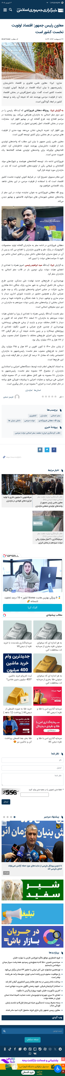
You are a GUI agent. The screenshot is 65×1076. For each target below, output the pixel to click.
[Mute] (10, 590)
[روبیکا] (50, 1049)
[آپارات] (45, 1049)
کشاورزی (33, 415)
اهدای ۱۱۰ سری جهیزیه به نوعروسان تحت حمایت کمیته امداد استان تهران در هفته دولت (32, 996)
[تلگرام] (60, 1049)
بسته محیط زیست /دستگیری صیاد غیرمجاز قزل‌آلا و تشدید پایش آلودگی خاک (32, 1004)
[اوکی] (5, 1049)
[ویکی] (35, 1053)
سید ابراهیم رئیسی (33, 265)
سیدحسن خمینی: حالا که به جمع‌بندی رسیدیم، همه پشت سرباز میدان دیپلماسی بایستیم (31, 964)
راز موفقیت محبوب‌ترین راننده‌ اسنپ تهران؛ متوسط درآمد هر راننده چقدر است (32, 976)
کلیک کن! (32, 608)
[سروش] (25, 1049)
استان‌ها (37, 390)
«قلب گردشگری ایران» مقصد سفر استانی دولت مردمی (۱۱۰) (49, 535)
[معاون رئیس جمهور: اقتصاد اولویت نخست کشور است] (32, 60)
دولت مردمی (29, 420)
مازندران (28, 390)
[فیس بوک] (15, 1049)
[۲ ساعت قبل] (32, 841)
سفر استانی (55, 415)
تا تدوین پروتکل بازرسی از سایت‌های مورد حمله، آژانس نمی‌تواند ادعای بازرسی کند (35, 867)
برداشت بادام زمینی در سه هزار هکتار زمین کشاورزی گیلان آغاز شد (33, 982)
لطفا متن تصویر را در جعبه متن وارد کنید (46, 789)
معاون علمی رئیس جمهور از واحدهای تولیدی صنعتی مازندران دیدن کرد (48, 506)
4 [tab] (4, 817)
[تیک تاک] (10, 1049)
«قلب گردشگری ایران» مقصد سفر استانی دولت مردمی (37, 433)
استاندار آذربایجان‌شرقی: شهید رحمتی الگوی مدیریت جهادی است (32, 986)
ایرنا (37, 10)
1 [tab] (14, 817)
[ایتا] (30, 1049)
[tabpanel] (32, 848)
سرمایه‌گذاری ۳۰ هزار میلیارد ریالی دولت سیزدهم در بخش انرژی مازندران (48, 543)
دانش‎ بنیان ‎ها (14, 420)
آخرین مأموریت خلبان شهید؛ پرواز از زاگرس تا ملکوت (38, 991)
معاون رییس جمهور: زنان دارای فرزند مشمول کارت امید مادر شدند (33, 1010)
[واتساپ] (30, 1053)
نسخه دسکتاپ (32, 1039)
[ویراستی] (20, 1049)
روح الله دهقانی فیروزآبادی (49, 420)
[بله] (40, 1049)
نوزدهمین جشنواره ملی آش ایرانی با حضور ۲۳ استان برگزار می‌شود (32, 970)
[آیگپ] (35, 1049)
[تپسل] (4, 555)
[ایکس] (55, 1049)
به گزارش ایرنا (57, 111)
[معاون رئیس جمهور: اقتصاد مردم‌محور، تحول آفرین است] (32, 223)
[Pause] (6, 590)
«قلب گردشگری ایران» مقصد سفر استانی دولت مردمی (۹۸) (49, 498)
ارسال (6, 802)
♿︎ (58, 1068)
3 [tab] (8, 817)
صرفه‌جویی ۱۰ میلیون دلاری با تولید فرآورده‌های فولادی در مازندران (17, 499)
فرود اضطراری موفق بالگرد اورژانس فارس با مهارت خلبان (36, 958)
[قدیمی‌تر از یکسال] (47, 484)
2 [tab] (11, 817)
